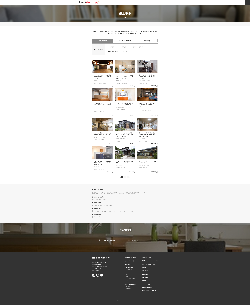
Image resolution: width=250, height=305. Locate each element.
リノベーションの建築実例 (131, 284)
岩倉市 (94, 216)
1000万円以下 (123, 47)
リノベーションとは (129, 260)
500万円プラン (129, 276)
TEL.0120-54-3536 (96, 268)
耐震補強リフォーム (123, 193)
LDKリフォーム (96, 192)
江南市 (98, 216)
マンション (95, 199)
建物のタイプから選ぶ (99, 197)
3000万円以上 (111, 47)
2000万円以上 (126, 51)
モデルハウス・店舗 (146, 257)
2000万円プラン (129, 269)
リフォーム (128, 280)
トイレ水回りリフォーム (128, 192)
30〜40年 (100, 205)
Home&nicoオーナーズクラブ (149, 290)
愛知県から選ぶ (97, 214)
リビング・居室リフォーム (111, 193)
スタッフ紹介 (145, 270)
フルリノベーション (105, 192)
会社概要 (144, 267)
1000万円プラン (129, 274)
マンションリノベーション (131, 278)
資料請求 (135, 240)
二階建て (104, 199)
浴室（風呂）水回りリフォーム (140, 192)
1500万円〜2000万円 (113, 51)
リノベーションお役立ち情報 (148, 264)
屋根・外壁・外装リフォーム (99, 193)
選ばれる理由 (128, 264)
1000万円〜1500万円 (136, 47)
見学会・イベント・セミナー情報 (150, 260)
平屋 (100, 199)
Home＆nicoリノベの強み (131, 257)
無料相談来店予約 (109, 240)
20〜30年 (95, 205)
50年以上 (111, 205)
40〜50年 (106, 205)
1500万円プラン (129, 272)
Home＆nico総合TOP (147, 284)
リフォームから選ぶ (98, 189)
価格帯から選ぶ (97, 208)
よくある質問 (145, 274)
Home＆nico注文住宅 (147, 287)
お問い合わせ (145, 277)
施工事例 (128, 286)
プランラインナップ (129, 267)
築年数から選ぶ (97, 202)
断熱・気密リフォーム (132, 193)
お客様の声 (128, 288)
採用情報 (144, 280)
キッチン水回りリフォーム (115, 192)
